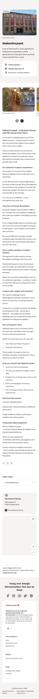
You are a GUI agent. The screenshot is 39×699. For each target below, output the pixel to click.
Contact (8, 673)
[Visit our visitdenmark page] (19, 596)
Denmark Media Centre (14, 658)
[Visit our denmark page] (8, 596)
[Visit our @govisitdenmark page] (25, 596)
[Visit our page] (13, 596)
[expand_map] (33, 519)
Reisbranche (10, 646)
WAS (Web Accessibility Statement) (25, 692)
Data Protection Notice (8, 692)
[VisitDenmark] (12, 605)
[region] (19, 535)
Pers (7, 640)
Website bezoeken (15, 69)
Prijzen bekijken (14, 65)
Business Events (11, 643)
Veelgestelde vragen (13, 671)
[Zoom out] (33, 552)
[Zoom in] (33, 546)
